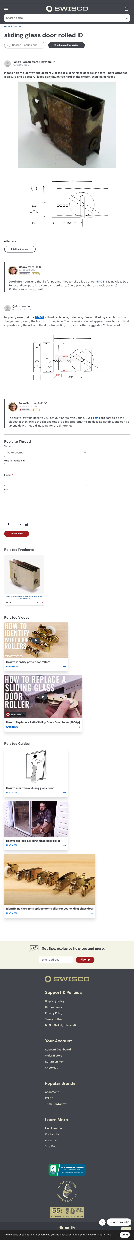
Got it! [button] (125, 1235)
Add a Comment (20, 249)
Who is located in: (14, 461)
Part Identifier (54, 1128)
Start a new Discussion (66, 45)
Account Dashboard (58, 1049)
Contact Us (52, 1134)
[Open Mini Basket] (127, 9)
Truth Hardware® (56, 1104)
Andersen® (52, 1092)
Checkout (51, 1067)
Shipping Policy (54, 1001)
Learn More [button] (104, 1235)
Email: (7, 475)
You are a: (10, 446)
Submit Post (16, 534)
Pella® (49, 1098)
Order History (53, 1055)
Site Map (50, 1146)
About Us (51, 1140)
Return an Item (54, 1061)
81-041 (100, 281)
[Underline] (20, 524)
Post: (7, 490)
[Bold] (9, 524)
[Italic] (15, 524)
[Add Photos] (26, 524)
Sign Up (85, 959)
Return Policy (53, 1007)
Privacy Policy (54, 1013)
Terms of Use (53, 1019)
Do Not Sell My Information (62, 1025)
